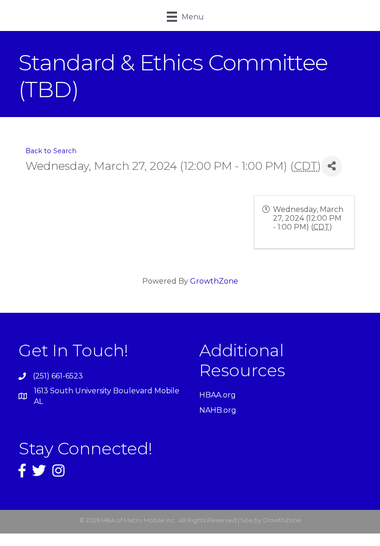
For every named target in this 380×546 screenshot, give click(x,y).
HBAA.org (217, 395)
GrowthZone (214, 281)
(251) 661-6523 (58, 376)
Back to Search (50, 151)
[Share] (331, 166)
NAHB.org (217, 410)
